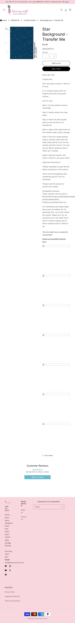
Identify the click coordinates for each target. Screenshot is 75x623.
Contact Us (23, 518)
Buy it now (56, 69)
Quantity (45, 52)
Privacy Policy (10, 592)
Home (4, 20)
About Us (23, 511)
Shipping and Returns (12, 596)
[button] (4, 10)
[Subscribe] (62, 507)
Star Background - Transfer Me (51, 20)
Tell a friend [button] (49, 455)
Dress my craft (43, 618)
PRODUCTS (15, 20)
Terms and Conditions (12, 601)
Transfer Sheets (30, 20)
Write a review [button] (37, 477)
